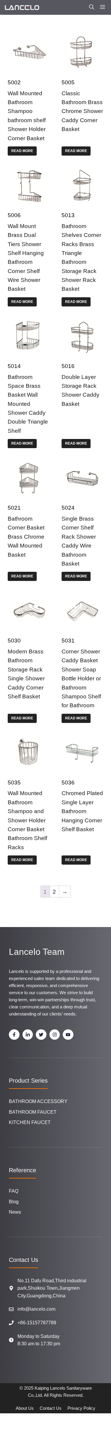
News (15, 1212)
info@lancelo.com (36, 1309)
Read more (22, 151)
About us (25, 1408)
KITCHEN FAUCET (30, 1122)
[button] (91, 7)
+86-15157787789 (36, 1322)
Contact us (51, 1408)
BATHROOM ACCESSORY (38, 1101)
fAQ (13, 1191)
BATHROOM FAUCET (33, 1112)
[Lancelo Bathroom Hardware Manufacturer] (22, 7)
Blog (14, 1201)
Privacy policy (81, 1408)
